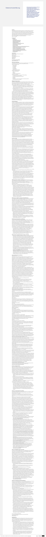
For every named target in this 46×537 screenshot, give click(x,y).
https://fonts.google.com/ (18, 478)
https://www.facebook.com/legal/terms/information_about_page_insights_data (22, 437)
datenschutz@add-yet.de (15, 60)
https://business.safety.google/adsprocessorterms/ (18, 364)
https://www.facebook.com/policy (17, 424)
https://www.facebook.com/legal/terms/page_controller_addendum (25, 431)
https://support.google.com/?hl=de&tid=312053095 (18, 336)
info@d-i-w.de (13, 58)
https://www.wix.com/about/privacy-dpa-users (18, 250)
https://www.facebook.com (20, 439)
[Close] (45, 535)
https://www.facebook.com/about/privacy (18, 440)
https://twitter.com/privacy (21, 447)
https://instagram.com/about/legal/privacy (18, 418)
